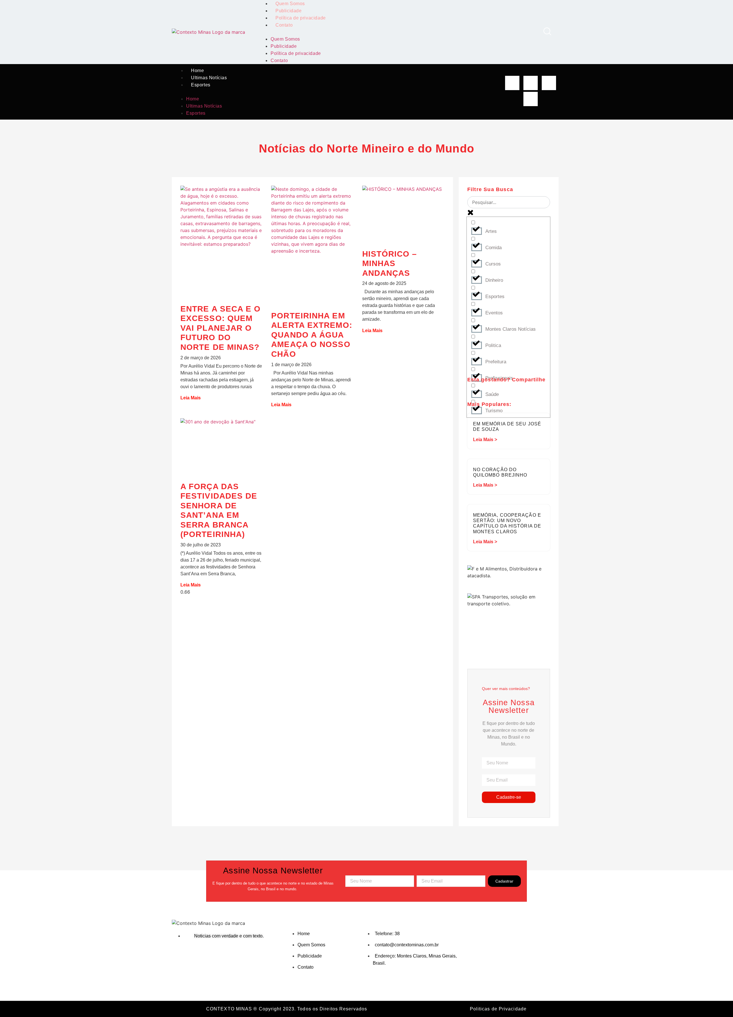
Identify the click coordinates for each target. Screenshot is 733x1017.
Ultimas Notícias (209, 77)
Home (197, 70)
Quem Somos (285, 39)
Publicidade (288, 10)
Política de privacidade (300, 17)
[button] (398, 32)
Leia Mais (190, 397)
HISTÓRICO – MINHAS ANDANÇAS (389, 263)
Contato (284, 25)
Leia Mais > (485, 439)
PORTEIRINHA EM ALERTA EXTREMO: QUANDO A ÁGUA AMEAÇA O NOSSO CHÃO (311, 334)
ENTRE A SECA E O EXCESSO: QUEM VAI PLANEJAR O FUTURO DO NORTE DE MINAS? (220, 328)
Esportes (200, 84)
